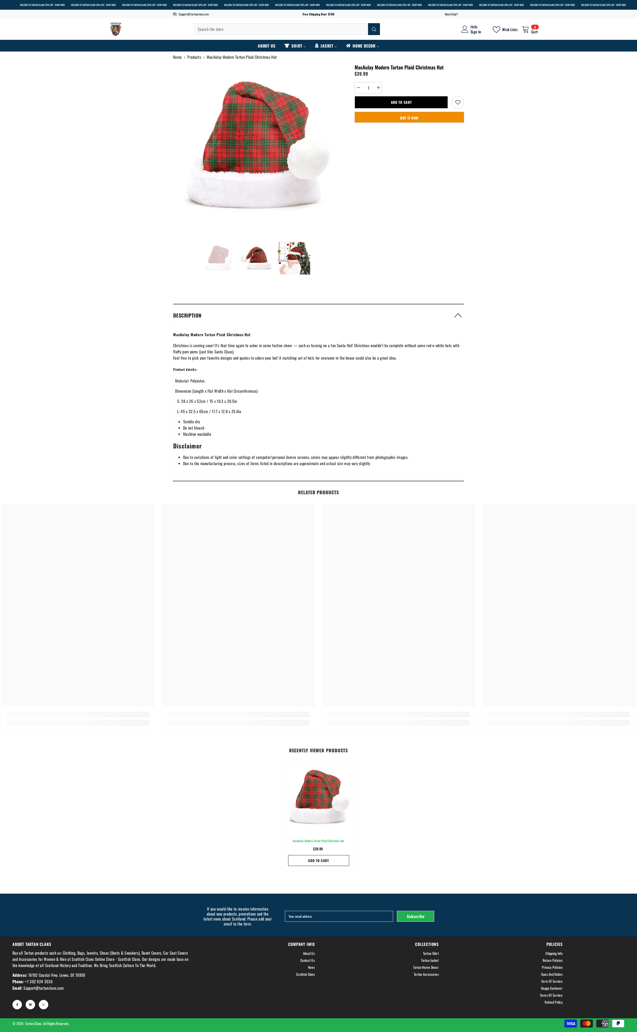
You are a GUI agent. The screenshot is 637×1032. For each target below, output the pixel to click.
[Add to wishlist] (458, 102)
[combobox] (280, 29)
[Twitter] (43, 1004)
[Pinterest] (30, 1004)
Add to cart (401, 102)
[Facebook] (17, 1004)
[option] (256, 146)
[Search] (286, 29)
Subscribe (415, 916)
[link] (78, 714)
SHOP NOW (60, 5)
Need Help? (451, 14)
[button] (318, 315)
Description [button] (187, 315)
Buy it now (409, 117)
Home (177, 57)
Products (194, 57)
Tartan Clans (33, 1023)
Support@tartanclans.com (194, 14)
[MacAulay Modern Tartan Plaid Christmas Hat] (318, 797)
